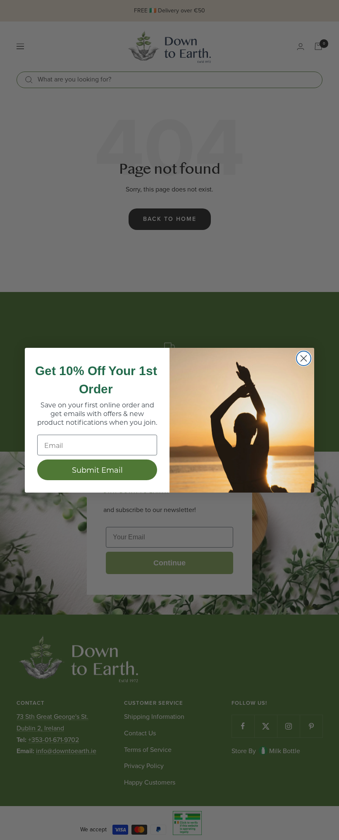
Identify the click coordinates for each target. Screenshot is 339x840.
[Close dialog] (303, 358)
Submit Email (97, 470)
